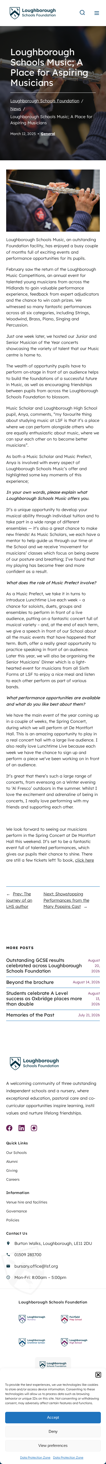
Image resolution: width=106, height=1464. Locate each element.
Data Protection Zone (35, 1457)
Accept (53, 1417)
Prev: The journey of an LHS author (19, 900)
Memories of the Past (30, 1015)
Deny (53, 1431)
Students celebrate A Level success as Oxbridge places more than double (44, 999)
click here (84, 860)
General (48, 133)
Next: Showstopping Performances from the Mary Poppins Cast (66, 900)
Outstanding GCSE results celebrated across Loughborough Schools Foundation (44, 966)
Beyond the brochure (30, 982)
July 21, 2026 (89, 1015)
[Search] (82, 12)
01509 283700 (27, 1254)
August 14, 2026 (86, 982)
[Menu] (97, 13)
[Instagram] (34, 1129)
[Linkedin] (22, 1129)
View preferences (53, 1445)
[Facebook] (9, 1129)
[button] (98, 1374)
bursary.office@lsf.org (36, 1266)
